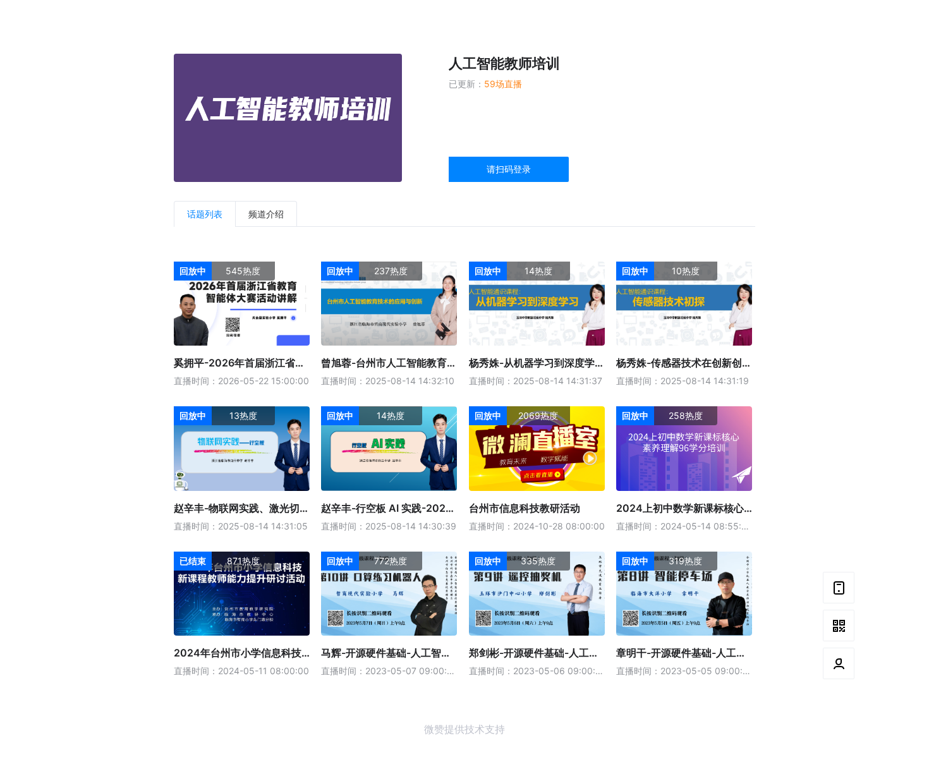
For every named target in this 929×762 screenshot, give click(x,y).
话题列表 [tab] (204, 214)
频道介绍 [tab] (266, 214)
